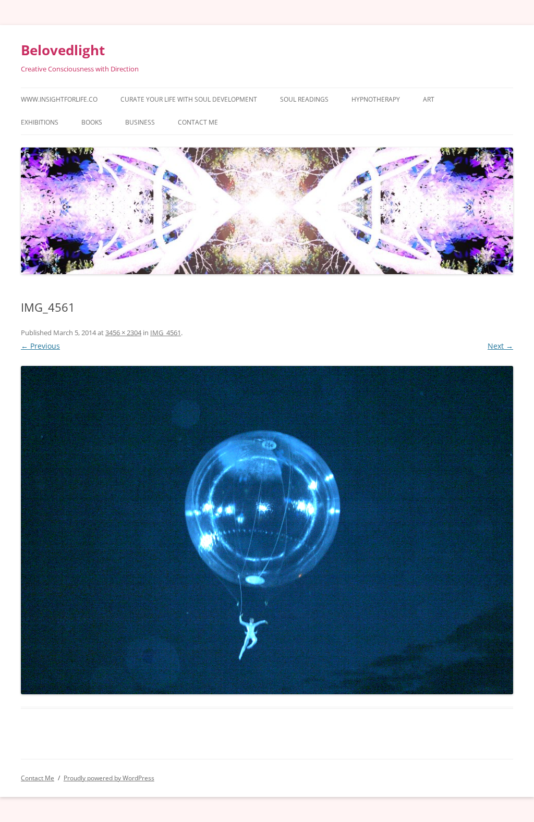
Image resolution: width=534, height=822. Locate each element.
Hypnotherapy (375, 99)
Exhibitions (39, 122)
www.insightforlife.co (59, 99)
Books (91, 122)
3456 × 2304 (123, 332)
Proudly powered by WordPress (109, 778)
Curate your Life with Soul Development (188, 99)
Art (428, 99)
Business (140, 122)
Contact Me (198, 122)
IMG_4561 (165, 332)
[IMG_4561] (267, 530)
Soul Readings (304, 99)
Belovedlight (63, 50)
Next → (500, 346)
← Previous (40, 346)
